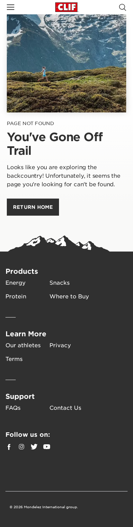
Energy (15, 282)
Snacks (59, 282)
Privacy (60, 344)
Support (20, 396)
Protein (15, 296)
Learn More (25, 333)
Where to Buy (69, 296)
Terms (14, 358)
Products (21, 271)
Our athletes (23, 344)
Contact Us (65, 407)
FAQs (12, 407)
